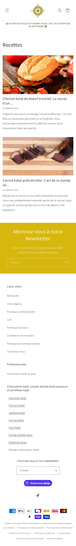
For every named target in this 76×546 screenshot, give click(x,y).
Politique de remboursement (23, 343)
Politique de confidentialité (60, 527)
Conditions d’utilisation (20, 533)
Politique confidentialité (21, 311)
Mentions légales (55, 538)
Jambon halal (17, 412)
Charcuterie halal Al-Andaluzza (25, 523)
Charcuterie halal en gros (21, 373)
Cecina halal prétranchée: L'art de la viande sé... (37, 182)
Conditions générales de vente (30, 538)
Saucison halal (17, 398)
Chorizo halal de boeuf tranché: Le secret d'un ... (35, 101)
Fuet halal (15, 427)
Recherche (13, 295)
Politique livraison (17, 327)
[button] (7, 10)
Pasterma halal (18, 442)
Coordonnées (65, 533)
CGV (9, 319)
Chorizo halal (17, 405)
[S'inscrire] (65, 262)
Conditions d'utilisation (20, 335)
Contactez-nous (16, 351)
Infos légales (14, 303)
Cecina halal (16, 420)
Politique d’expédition (45, 533)
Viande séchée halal (20, 435)
